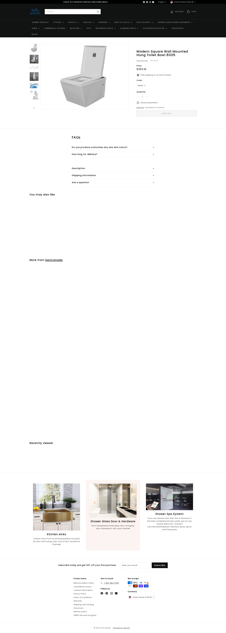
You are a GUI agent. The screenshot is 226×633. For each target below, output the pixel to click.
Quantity (141, 92)
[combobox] (73, 11)
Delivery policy (80, 611)
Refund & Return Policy (84, 583)
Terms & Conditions (83, 597)
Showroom (78, 608)
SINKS (35, 28)
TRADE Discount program (85, 615)
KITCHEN (57, 22)
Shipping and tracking (84, 604)
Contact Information (83, 590)
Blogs (35, 34)
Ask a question (80, 182)
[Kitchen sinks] (56, 506)
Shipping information (84, 175)
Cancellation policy (82, 587)
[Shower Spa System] (169, 496)
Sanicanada (142, 60)
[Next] (34, 107)
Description (78, 168)
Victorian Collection (154, 28)
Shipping (140, 107)
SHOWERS (103, 22)
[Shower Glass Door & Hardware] (113, 500)
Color (139, 80)
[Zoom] (85, 76)
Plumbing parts (128, 28)
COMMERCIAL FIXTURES (54, 28)
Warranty (78, 601)
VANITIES (87, 22)
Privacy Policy (80, 594)
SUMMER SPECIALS (40, 22)
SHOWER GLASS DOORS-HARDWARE (174, 22)
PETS (89, 28)
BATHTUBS (75, 28)
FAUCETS (72, 22)
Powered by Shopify (121, 628)
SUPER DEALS (178, 28)
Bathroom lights (105, 28)
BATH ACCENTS (144, 22)
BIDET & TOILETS (122, 22)
